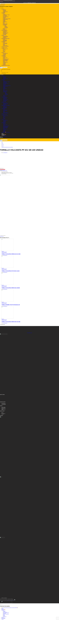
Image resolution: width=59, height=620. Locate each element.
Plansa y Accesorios (5, 33)
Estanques (6, 26)
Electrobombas (4, 17)
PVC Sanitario (4, 34)
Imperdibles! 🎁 (4, 134)
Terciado (4, 51)
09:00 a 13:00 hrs (3, 409)
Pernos (4, 22)
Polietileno (4, 12)
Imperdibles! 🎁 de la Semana (6, 65)
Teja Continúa (4, 120)
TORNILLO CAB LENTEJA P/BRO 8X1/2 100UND (11, 287)
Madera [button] (3, 35)
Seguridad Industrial (5, 24)
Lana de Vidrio (4, 9)
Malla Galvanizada (5, 106)
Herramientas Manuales (5, 19)
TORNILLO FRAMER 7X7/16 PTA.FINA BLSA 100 (11, 304)
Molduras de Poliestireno (5, 60)
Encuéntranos (1, 1)
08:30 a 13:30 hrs (3, 407)
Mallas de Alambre (5, 40)
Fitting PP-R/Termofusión (5, 32)
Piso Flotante (4, 129)
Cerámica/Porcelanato (5, 57)
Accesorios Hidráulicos (5, 97)
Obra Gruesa (4, 613)
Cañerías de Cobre (5, 31)
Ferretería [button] (3, 79)
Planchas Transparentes (5, 53)
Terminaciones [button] (4, 55)
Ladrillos (4, 44)
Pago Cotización (3, 413)
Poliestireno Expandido (5, 11)
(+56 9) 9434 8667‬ (4, 404)
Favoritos (3, 617)
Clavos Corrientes (5, 15)
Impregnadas (4, 37)
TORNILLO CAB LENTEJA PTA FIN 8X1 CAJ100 (10, 270)
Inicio (2, 133)
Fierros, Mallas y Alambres (6, 612)
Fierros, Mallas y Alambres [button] (6, 38)
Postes (4, 614)
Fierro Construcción (5, 43)
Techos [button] (3, 52)
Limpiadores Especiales (5, 59)
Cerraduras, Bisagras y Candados (6, 81)
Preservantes (4, 63)
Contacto (3, 414)
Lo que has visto (3, 618)
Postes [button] (2, 113)
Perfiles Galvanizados (5, 45)
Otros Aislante (4, 10)
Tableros (4, 615)
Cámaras (5, 25)
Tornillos (4, 28)
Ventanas (4, 29)
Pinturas (4, 61)
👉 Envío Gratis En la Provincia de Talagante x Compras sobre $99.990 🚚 (10, 607)
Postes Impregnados (5, 47)
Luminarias (4, 20)
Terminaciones (4, 616)
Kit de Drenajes (6, 27)
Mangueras (4, 21)
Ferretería (4, 170)
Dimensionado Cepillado (5, 36)
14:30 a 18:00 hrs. (4, 408)
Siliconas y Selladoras (5, 90)
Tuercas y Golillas (5, 95)
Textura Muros (4, 64)
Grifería (4, 58)
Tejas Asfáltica (4, 54)
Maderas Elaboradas (5, 104)
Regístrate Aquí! (2, 236)
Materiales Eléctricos (5, 88)
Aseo (3, 13)
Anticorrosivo (4, 56)
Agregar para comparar (4, 252)
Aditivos (4, 42)
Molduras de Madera (5, 127)
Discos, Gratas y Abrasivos (5, 16)
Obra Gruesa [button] (3, 41)
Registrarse (4, 73)
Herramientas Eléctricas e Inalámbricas (7, 18)
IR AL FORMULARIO (29, 332)
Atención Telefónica (4, 69)
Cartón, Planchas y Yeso (5, 48)
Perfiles (4, 111)
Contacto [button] (3, 135)
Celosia (4, 49)
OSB (3, 50)
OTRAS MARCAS (5, 152)
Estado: (1, 168)
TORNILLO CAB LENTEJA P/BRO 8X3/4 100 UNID (11, 321)
